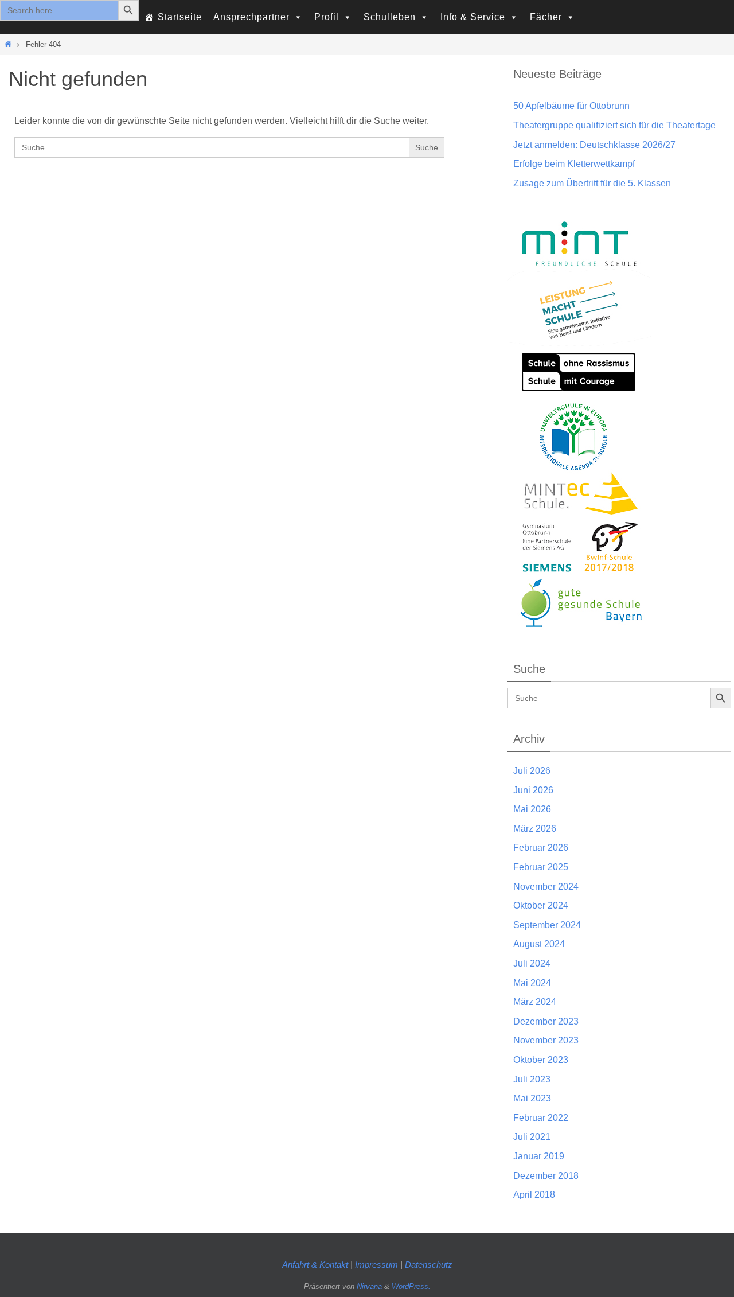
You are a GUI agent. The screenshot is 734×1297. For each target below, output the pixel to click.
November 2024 (546, 886)
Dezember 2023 (546, 1021)
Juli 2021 (531, 1137)
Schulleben (390, 17)
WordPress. (411, 1286)
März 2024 (534, 1002)
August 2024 (539, 944)
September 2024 (547, 925)
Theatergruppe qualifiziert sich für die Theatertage (614, 125)
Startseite (180, 17)
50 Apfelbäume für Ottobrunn (571, 106)
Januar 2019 (538, 1156)
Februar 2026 (540, 847)
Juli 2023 (531, 1079)
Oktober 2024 (540, 905)
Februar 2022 (540, 1118)
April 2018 (534, 1194)
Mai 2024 (532, 983)
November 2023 (546, 1040)
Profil (326, 17)
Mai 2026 (532, 809)
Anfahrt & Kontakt (315, 1264)
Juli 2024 (531, 963)
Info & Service (472, 17)
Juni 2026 (533, 790)
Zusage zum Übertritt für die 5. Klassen (592, 183)
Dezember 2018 (546, 1176)
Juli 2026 (531, 771)
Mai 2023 (532, 1098)
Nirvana (369, 1286)
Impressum (377, 1264)
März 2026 (534, 828)
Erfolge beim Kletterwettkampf (574, 164)
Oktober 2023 (540, 1060)
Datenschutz (428, 1264)
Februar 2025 (540, 867)
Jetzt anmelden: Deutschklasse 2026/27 (594, 145)
